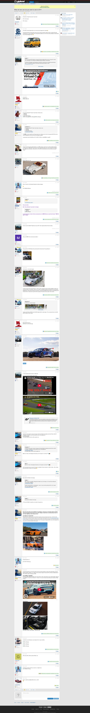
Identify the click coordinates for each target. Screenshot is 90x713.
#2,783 (58, 496)
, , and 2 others (53, 367)
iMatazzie (16, 11)
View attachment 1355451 (29, 483)
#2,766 (58, 124)
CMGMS (26, 199)
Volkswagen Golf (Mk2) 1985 (34, 418)
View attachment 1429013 (29, 450)
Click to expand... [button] (41, 66)
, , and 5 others (53, 649)
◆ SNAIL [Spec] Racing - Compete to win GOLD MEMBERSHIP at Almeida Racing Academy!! (68, 29)
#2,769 (58, 182)
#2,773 (58, 247)
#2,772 (58, 235)
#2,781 (58, 461)
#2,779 (58, 432)
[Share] (56, 15)
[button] (33, 2)
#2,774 (58, 267)
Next (33, 689)
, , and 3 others (50, 24)
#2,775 (58, 299)
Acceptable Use (52, 709)
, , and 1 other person (51, 294)
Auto (50, 707)
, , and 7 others (51, 51)
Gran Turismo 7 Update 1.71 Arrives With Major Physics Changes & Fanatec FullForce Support (68, 18)
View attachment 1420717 (29, 202)
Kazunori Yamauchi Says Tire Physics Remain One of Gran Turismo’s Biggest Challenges (68, 23)
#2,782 (58, 476)
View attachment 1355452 (29, 487)
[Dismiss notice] (74, 6)
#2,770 (58, 197)
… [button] (19, 689)
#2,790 (58, 678)
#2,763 (58, 56)
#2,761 (58, 15)
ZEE (25, 463)
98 (31, 689)
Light (41, 707)
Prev (16, 689)
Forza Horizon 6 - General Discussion (68, 33)
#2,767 (58, 145)
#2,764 (58, 96)
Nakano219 (27, 301)
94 (26, 689)
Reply (57, 26)
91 (21, 689)
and (54, 140)
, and (53, 192)
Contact (33, 709)
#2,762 (58, 28)
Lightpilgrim (27, 126)
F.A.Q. (41, 709)
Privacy (58, 709)
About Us (37, 709)
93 (24, 689)
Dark (45, 707)
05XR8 (26, 58)
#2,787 (58, 638)
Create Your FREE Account (44, 7)
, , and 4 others (51, 219)
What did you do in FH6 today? (67, 14)
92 (22, 689)
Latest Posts (63, 13)
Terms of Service (46, 709)
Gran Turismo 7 (64, 21)
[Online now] (18, 150)
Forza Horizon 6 (64, 16)
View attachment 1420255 (29, 131)
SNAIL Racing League (65, 31)
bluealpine (26, 447)
